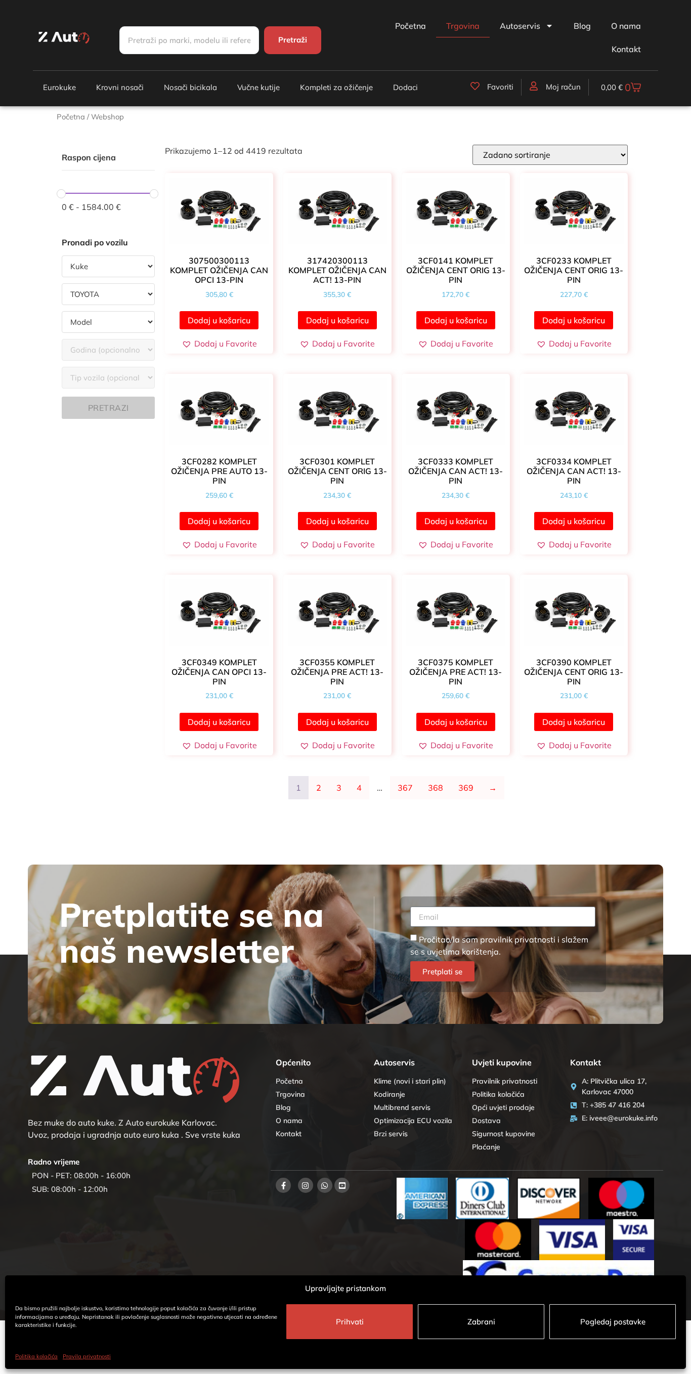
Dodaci (405, 87)
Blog (582, 26)
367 (405, 788)
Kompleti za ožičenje (336, 87)
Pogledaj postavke (612, 1321)
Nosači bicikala (190, 87)
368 (435, 788)
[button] (219, 343)
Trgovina (463, 26)
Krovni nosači (120, 87)
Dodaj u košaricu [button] (219, 320)
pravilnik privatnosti (517, 939)
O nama (626, 26)
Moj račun (563, 87)
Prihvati (350, 1321)
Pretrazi (108, 408)
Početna (410, 26)
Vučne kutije (258, 87)
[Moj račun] (533, 86)
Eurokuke (59, 87)
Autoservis (520, 26)
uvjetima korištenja (463, 952)
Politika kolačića (36, 1356)
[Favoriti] (475, 86)
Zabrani (481, 1321)
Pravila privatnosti (87, 1356)
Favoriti (500, 87)
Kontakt (626, 49)
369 (465, 788)
